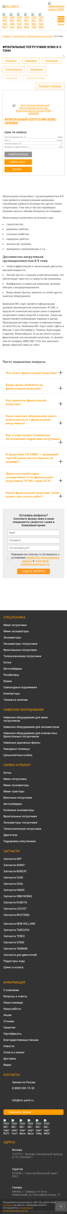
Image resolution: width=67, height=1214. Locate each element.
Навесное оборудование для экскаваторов (31, 727)
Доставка (9, 1058)
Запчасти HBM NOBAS (17, 896)
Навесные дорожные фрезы (21, 742)
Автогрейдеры (12, 668)
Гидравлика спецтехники (19, 841)
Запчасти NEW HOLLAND (19, 923)
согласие (8, 1205)
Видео (7, 1064)
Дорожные (11, 78)
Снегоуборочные (35, 78)
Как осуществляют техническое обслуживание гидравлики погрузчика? (33, 436)
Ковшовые (31, 60)
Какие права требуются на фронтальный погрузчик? (24, 386)
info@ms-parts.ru (23, 1100)
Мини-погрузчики (15, 625)
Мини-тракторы (13, 791)
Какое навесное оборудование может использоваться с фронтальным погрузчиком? (31, 419)
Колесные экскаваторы (18, 810)
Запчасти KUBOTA (15, 902)
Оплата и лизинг (14, 1052)
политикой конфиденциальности (35, 562)
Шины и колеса (13, 967)
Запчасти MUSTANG (16, 915)
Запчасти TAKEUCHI (16, 930)
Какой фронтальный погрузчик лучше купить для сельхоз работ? (33, 494)
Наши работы (12, 1008)
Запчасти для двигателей (20, 955)
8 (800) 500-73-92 (23, 1088)
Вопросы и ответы (15, 996)
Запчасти (11, 851)
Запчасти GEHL (13, 883)
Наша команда (13, 1002)
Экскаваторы (12, 637)
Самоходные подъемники (20, 687)
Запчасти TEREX (14, 936)
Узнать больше (18, 154)
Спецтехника (14, 617)
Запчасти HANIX (14, 890)
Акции (7, 1015)
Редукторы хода (14, 961)
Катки (7, 662)
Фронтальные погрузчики (20, 650)
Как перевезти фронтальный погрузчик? (26, 402)
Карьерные (36, 69)
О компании (11, 990)
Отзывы (8, 1021)
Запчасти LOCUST (15, 908)
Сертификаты (12, 1033)
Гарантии (9, 1027)
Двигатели (10, 835)
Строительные (13, 69)
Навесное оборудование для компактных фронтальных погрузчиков (30, 735)
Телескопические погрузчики (22, 656)
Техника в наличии (15, 699)
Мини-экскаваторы (16, 631)
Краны (7, 681)
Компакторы (11, 693)
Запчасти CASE (13, 877)
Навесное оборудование (23, 709)
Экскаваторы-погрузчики (20, 643)
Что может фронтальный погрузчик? (32, 373)
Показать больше (50, 86)
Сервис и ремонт (17, 765)
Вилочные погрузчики (17, 797)
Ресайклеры (11, 675)
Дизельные (51, 60)
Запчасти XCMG (13, 942)
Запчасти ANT (12, 859)
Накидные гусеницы (16, 749)
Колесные (11, 60)
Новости (8, 1046)
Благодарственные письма (20, 1040)
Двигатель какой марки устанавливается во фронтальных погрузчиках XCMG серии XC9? (29, 477)
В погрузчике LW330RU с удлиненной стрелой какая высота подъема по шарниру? (32, 458)
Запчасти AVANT (14, 865)
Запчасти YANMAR (15, 948)
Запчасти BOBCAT (15, 871)
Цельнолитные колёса (17, 755)
